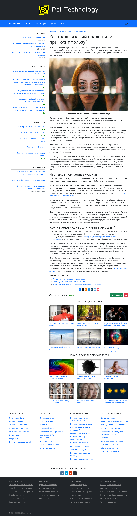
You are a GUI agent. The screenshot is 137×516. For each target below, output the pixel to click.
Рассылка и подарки (108, 488)
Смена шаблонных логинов (33, 38)
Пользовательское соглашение (113, 491)
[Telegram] (95, 289)
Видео (43, 23)
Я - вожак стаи (15, 435)
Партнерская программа (110, 485)
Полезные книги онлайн (80, 488)
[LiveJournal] (92, 289)
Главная (52, 31)
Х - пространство (47, 418)
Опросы (52, 23)
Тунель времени (46, 421)
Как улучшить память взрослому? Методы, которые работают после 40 (29, 93)
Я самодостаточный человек (113, 425)
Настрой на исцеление (79, 443)
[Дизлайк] (126, 295)
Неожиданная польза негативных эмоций (70, 282)
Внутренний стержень (79, 446)
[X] (83, 289)
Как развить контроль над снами (89, 347)
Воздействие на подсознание (21, 488)
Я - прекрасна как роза (18, 428)
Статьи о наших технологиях (21, 485)
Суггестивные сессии (48, 485)
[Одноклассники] (86, 289)
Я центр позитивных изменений (114, 421)
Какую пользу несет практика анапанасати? (87, 324)
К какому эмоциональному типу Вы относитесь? (61, 401)
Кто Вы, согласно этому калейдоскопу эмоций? (58, 378)
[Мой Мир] (89, 289)
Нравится (117, 295)
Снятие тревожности (109, 444)
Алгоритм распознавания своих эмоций (69, 279)
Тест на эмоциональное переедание (112, 378)
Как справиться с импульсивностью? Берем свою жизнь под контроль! (115, 349)
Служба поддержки (108, 502)
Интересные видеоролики (81, 498)
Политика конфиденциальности (113, 495)
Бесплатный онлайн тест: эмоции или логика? (86, 378)
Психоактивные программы (81, 491)
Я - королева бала (16, 418)
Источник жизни (16, 421)
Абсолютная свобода (18, 425)
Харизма (104, 437)
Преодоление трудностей (20, 442)
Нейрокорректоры (47, 488)
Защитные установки (18, 502)
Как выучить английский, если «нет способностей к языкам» (30, 101)
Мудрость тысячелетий (80, 433)
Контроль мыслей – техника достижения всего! (59, 348)
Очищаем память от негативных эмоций (61, 324)
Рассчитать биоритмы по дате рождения (28, 180)
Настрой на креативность (81, 424)
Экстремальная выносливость (113, 441)
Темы (69, 31)
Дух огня (43, 425)
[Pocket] (98, 289)
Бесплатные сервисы (78, 485)
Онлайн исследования (18, 495)
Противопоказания (17, 498)
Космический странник (49, 444)
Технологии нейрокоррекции (21, 491)
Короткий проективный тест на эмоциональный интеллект (115, 401)
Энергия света (46, 441)
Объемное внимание (110, 448)
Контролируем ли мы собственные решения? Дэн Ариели (77, 284)
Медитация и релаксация (49, 491)
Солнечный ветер (47, 428)
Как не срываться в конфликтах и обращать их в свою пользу (115, 324)
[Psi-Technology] (68, 9)
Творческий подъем (78, 449)
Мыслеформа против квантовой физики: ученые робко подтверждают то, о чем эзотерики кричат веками (28, 83)
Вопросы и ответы (108, 498)
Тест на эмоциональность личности (86, 401)
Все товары (44, 498)
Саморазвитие (79, 31)
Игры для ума (75, 495)
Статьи (27, 23)
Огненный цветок (47, 448)
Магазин (17, 23)
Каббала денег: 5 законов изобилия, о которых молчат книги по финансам (29, 110)
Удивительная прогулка (19, 431)
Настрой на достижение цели (82, 459)
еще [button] (60, 23)
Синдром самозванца (110, 451)
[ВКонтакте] (80, 289)
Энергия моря (15, 438)
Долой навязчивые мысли (112, 428)
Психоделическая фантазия (51, 431)
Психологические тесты (80, 502)
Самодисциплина (108, 418)
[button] (120, 23)
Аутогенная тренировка (49, 495)
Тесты (35, 23)
